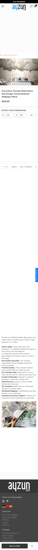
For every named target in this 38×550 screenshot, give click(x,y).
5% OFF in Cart (37, 275)
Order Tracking (7, 536)
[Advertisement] (19, 32)
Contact (5, 522)
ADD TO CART (14, 546)
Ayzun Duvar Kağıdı (9, 517)
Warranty (5, 520)
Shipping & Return (8, 541)
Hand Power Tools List (10, 533)
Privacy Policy (7, 538)
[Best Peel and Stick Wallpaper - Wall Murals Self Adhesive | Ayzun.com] (19, 8)
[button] (8, 84)
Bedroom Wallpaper (10, 55)
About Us (5, 525)
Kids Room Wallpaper (10, 515)
